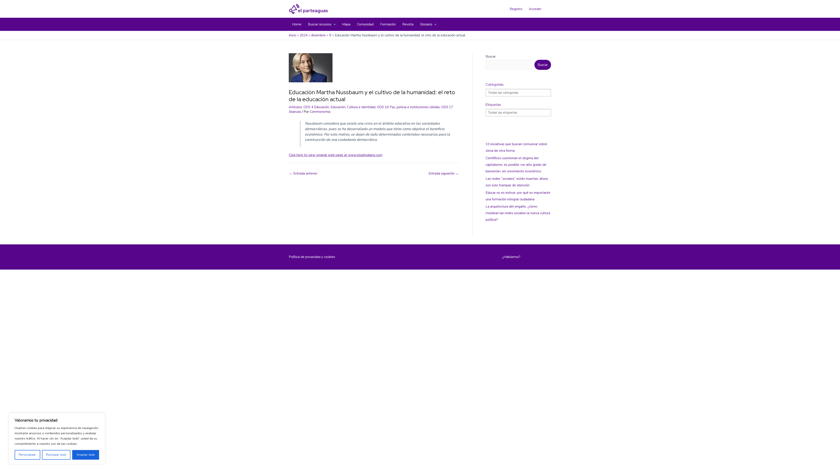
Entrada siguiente (444, 173)
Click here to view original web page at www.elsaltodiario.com (335, 155)
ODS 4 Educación (316, 107)
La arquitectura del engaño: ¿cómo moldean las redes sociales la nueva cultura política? (518, 213)
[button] (333, 24)
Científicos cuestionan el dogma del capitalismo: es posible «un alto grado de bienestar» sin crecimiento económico (516, 164)
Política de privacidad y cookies (312, 257)
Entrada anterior (303, 173)
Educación (338, 107)
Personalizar (27, 455)
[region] (57, 438)
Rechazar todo (56, 455)
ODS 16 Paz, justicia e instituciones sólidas (408, 107)
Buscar (491, 56)
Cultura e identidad (361, 107)
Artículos (295, 107)
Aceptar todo (86, 455)
